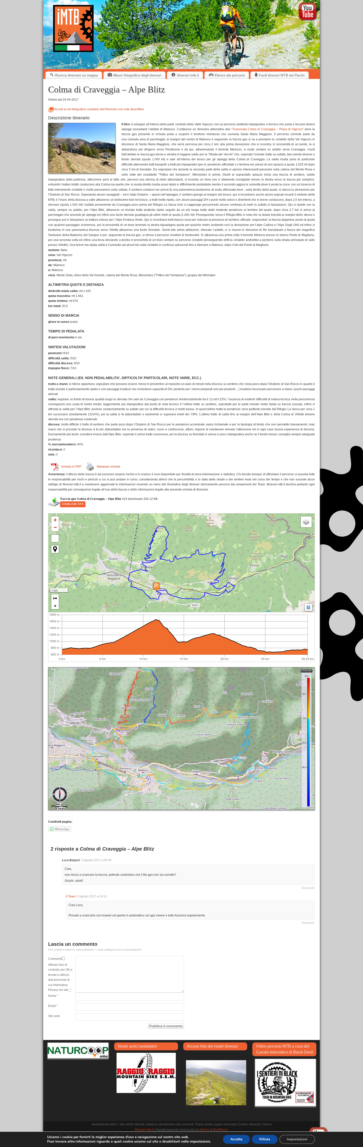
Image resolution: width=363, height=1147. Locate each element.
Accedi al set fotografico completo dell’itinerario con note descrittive (99, 109)
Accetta (236, 1139)
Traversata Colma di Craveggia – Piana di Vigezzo (267, 129)
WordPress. (220, 1129)
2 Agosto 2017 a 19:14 (92, 896)
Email (53, 1006)
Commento (55, 959)
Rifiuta (264, 1139)
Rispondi (308, 888)
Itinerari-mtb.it (144, 1129)
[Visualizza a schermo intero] (55, 538)
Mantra (204, 1129)
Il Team (71, 896)
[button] (55, 520)
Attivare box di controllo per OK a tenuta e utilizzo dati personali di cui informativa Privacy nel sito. (60, 977)
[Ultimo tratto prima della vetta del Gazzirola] (216, 1082)
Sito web (54, 1016)
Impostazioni (297, 1139)
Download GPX (72, 504)
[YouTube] (308, 12)
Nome (53, 996)
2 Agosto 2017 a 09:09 (96, 860)
